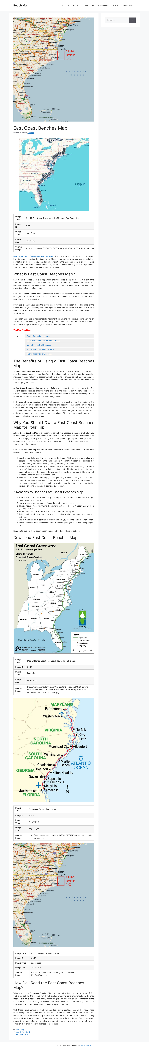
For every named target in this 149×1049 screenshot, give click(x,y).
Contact (76, 5)
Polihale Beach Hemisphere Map (41, 349)
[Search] (132, 20)
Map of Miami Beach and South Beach (43, 340)
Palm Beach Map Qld (23, 1034)
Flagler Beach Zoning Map (38, 336)
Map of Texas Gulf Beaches (39, 345)
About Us (65, 5)
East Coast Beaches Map (41, 256)
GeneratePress (86, 1045)
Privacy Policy (128, 5)
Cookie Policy (103, 5)
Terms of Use (89, 5)
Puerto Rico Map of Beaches (39, 354)
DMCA (115, 5)
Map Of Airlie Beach (23, 1032)
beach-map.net (20, 256)
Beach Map (20, 5)
